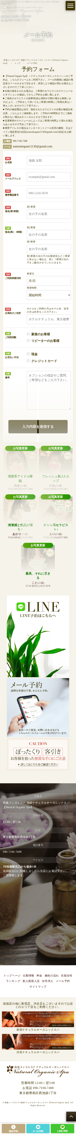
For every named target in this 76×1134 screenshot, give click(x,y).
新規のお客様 (40, 334)
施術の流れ (52, 975)
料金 (39, 975)
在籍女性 (66, 975)
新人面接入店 (31, 981)
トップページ (12, 975)
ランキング (13, 981)
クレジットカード (44, 361)
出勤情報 (28, 975)
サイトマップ (38, 986)
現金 (34, 354)
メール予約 (63, 981)
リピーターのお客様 (45, 340)
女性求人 (47, 981)
